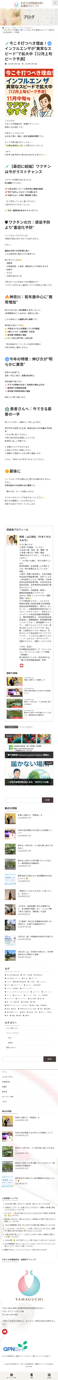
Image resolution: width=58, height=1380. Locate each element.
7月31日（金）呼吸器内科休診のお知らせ (35, 936)
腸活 (23, 1012)
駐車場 (4, 1092)
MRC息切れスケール (13, 978)
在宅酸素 (26, 1002)
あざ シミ (34, 978)
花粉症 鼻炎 (33, 1012)
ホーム (4, 1072)
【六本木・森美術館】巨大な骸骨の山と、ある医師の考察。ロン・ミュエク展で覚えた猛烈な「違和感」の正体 (35, 909)
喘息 (17, 1002)
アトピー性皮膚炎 (13, 988)
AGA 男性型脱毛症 (13, 975)
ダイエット (18, 995)
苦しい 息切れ (46, 1012)
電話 (31, 1378)
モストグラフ (22, 998)
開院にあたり (11, 1048)
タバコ (9, 995)
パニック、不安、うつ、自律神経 (37, 995)
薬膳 (13, 1015)
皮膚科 (20, 685)
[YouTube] (21, 665)
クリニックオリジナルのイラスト (18, 992)
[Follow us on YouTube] (4, 1331)
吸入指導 (33, 998)
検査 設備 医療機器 (39, 1005)
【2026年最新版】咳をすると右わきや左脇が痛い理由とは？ (26, 1225)
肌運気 (48, 1008)
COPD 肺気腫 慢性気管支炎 (32, 975)
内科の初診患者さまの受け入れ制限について (38, 692)
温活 (8, 1008)
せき (8, 985)
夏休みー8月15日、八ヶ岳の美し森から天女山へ (37, 703)
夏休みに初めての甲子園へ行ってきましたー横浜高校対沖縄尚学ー (37, 714)
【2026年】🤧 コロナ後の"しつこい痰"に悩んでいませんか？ (26, 1240)
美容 (41, 1008)
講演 (19, 1015)
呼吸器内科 (6, 1082)
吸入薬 (42, 998)
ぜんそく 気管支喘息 (33, 985)
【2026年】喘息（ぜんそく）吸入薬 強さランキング (24, 1204)
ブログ (4, 1102)
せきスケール (17, 985)
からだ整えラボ (17, 707)
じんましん (43, 982)
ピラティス (10, 998)
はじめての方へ (7, 1077)
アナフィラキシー (28, 988)
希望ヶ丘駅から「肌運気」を (34, 680)
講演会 (27, 1015)
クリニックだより (16, 696)
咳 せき (10, 1002)
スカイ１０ (47, 992)
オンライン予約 (7, 1097)
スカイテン (36, 992)
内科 (9, 1038)
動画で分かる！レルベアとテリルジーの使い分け (22, 1250)
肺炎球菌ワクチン (13, 1012)
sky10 (26, 978)
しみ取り (32, 982)
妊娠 (33, 1002)
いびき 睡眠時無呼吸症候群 (16, 982)
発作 (14, 1008)
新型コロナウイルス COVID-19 (17, 1005)
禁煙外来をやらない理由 (28, 1008)
